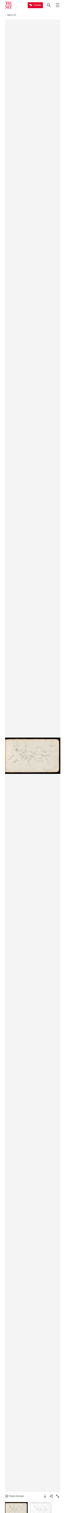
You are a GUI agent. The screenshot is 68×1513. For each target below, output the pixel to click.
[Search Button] (49, 5)
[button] (32, 756)
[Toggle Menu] (57, 5)
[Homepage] (8, 5)
